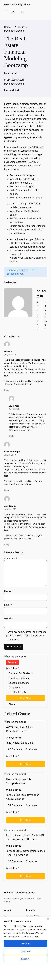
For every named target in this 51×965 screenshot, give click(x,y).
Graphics (20, 798)
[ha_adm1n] (18, 309)
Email (8, 604)
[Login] (13, 12)
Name (8, 591)
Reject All (25, 959)
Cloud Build (27, 742)
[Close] (48, 919)
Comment (10, 558)
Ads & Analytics (17, 794)
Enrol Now (25, 764)
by (5, 73)
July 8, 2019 (10, 354)
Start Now (25, 698)
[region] (25, 940)
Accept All (25, 943)
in (5, 79)
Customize (25, 951)
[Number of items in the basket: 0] (22, 12)
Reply (6, 390)
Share (12, 704)
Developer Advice (14, 83)
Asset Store (17, 79)
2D (8, 79)
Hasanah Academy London (17, 4)
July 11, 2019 (10, 509)
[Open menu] (6, 11)
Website (8, 618)
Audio (16, 742)
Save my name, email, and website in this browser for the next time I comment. (27, 635)
